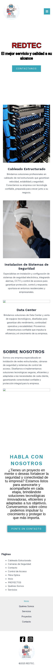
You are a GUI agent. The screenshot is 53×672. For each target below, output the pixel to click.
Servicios (12, 589)
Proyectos (27, 616)
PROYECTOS (14, 582)
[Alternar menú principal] (47, 11)
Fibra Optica (14, 575)
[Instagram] (30, 639)
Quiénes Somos (16, 586)
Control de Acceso (17, 571)
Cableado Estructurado (19, 560)
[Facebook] (23, 639)
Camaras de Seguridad (19, 564)
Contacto (12, 567)
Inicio (10, 579)
